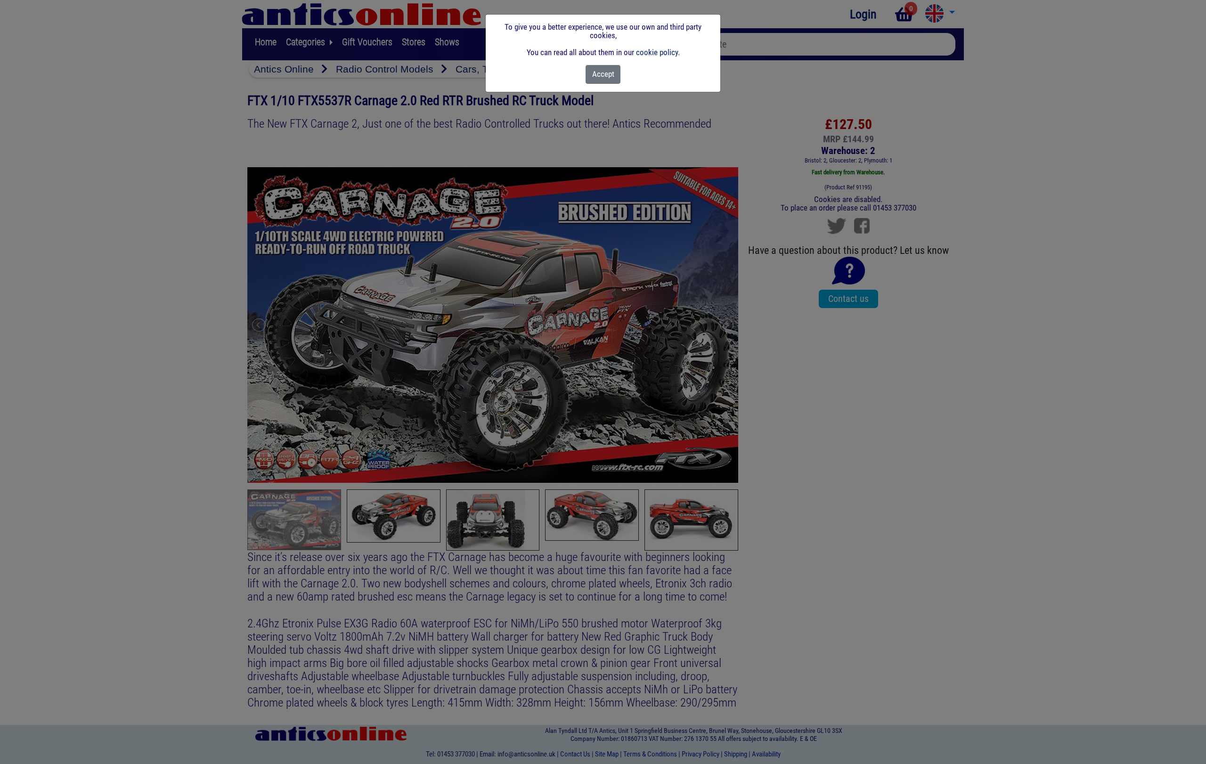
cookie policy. (658, 52)
